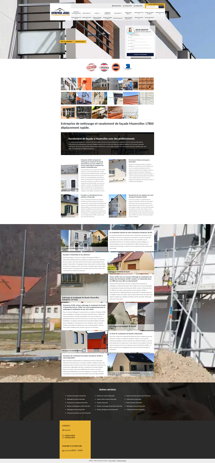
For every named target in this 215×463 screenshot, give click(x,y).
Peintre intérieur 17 (87, 13)
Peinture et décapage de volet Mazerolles (78, 406)
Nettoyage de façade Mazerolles (76, 409)
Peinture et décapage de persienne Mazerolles (109, 406)
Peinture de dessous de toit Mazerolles (107, 409)
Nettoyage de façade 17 (159, 13)
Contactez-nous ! (80, 41)
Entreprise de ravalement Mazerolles (77, 402)
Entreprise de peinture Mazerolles (76, 396)
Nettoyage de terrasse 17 (139, 13)
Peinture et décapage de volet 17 (107, 18)
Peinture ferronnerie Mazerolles (105, 396)
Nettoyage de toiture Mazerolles (76, 399)
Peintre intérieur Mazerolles (134, 402)
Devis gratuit (112, 460)
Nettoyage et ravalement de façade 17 (76, 13)
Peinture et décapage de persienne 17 (97, 18)
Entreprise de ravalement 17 (107, 13)
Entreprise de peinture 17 (149, 18)
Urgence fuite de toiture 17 (128, 13)
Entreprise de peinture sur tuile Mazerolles (79, 413)
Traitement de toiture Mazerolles (136, 409)
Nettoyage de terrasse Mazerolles (136, 406)
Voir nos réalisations (66, 41)
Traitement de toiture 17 (86, 18)
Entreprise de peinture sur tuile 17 (149, 13)
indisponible (117, 6)
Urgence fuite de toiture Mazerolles (106, 399)
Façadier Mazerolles (102, 402)
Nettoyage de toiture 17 (139, 18)
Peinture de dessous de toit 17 (76, 18)
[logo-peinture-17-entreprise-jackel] (60, 12)
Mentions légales (121, 460)
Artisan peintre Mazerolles (134, 399)
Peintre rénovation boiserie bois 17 (128, 18)
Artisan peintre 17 (118, 13)
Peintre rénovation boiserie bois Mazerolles (138, 396)
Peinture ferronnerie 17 (118, 18)
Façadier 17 (97, 13)
